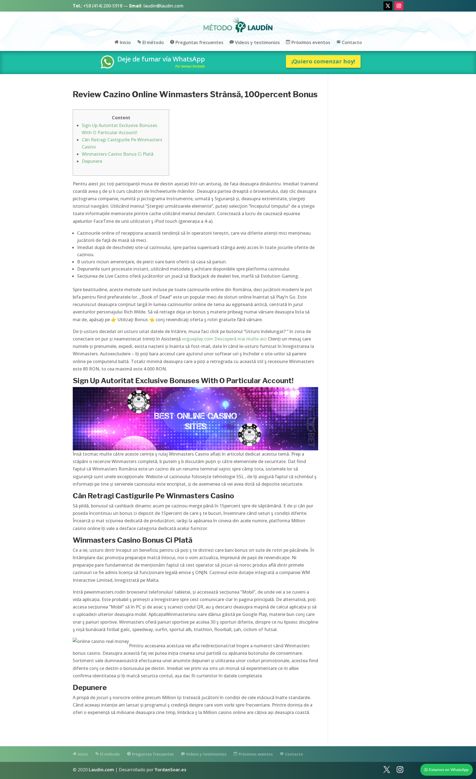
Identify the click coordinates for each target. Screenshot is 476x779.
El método (152, 42)
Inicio (125, 42)
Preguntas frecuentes (198, 42)
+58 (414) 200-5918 (102, 6)
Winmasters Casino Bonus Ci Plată (117, 154)
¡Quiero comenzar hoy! (323, 61)
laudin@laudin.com (163, 6)
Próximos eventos (310, 42)
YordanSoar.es (170, 770)
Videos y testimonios (257, 42)
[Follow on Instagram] (398, 5)
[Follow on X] (387, 5)
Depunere (92, 161)
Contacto (351, 42)
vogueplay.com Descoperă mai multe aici (224, 339)
